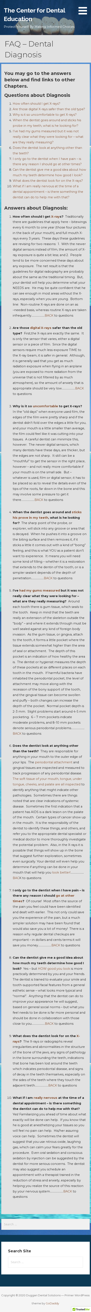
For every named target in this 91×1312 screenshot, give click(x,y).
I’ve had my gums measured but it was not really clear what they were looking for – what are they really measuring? (48, 136)
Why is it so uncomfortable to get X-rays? (45, 115)
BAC (16, 878)
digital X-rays (40, 328)
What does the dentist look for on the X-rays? (48, 181)
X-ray (55, 216)
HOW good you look (54, 969)
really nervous (45, 1098)
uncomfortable (46, 406)
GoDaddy (52, 1303)
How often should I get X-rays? (36, 104)
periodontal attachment (53, 762)
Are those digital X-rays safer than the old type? (49, 109)
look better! (61, 872)
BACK (49, 315)
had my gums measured (40, 590)
